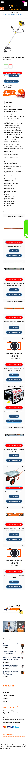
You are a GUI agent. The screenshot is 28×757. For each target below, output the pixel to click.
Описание (9, 102)
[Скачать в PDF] (10, 66)
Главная (5, 12)
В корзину (14, 75)
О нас (4, 689)
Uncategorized (14, 12)
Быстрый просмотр (14, 255)
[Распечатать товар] (6, 66)
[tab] (8, 102)
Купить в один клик (11, 81)
